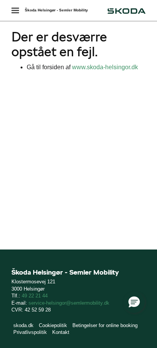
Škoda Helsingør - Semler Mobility (56, 10)
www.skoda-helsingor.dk (105, 67)
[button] (134, 302)
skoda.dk (23, 325)
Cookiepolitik (53, 325)
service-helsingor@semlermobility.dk (69, 303)
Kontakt (60, 332)
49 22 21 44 (35, 296)
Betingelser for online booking (105, 325)
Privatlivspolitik (30, 332)
